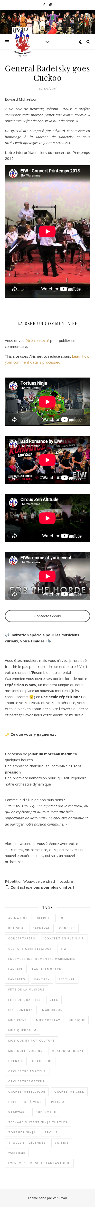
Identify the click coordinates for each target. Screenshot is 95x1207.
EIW (64, 948)
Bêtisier (16, 928)
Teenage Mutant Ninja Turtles (37, 1122)
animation (18, 918)
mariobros (52, 1010)
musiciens (17, 1020)
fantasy (42, 979)
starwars (17, 1112)
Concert (67, 928)
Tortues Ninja (22, 1132)
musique (77, 1020)
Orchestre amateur (27, 1071)
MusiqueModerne (68, 1051)
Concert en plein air (64, 938)
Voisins (62, 1142)
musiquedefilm (22, 1030)
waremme (16, 1152)
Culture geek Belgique (30, 948)
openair (15, 1061)
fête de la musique (26, 989)
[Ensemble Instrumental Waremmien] (22, 42)
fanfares (16, 979)
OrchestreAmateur (26, 1081)
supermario (47, 1112)
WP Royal (60, 1198)
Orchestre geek (69, 1091)
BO (61, 918)
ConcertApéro (22, 938)
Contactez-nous (47, 615)
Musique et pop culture (31, 1040)
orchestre (42, 1061)
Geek (54, 1000)
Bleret (43, 918)
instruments (20, 1010)
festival (67, 979)
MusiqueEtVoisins (25, 1051)
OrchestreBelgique (26, 1091)
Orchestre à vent (25, 1102)
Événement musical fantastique (39, 1163)
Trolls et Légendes (27, 1142)
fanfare (15, 969)
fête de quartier (24, 1000)
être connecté (37, 340)
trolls (51, 1132)
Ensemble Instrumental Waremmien (42, 959)
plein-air (59, 1102)
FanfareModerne (48, 969)
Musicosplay (48, 1020)
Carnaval (41, 928)
